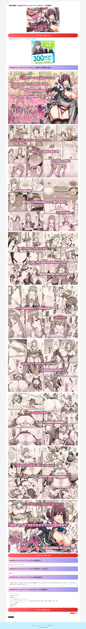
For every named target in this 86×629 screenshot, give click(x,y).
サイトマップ (43, 625)
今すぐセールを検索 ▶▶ (43, 609)
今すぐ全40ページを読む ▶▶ (43, 35)
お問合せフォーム (51, 625)
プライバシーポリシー (36, 625)
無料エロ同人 (11, 617)
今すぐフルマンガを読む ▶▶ (43, 555)
